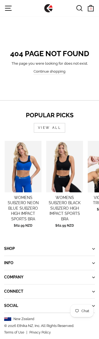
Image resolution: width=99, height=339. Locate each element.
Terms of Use (14, 332)
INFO (8, 263)
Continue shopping (49, 71)
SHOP (9, 248)
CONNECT (13, 291)
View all (49, 128)
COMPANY (13, 277)
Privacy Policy (40, 332)
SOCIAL (11, 305)
